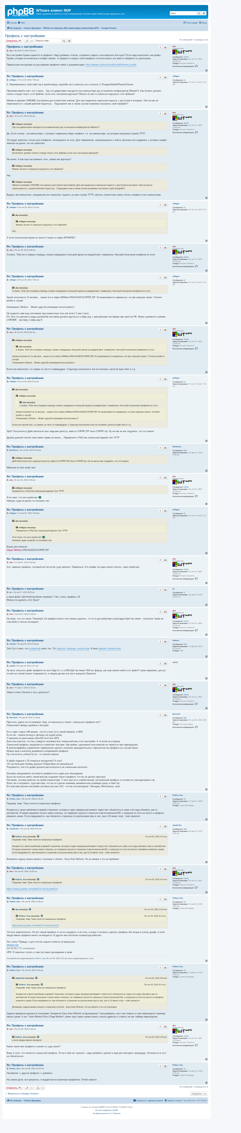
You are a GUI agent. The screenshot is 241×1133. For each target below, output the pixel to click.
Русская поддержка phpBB (106, 1110)
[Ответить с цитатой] (165, 47)
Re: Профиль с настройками (25, 76)
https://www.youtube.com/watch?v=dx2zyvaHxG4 (32, 889)
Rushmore (177, 447)
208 (185, 644)
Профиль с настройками (25, 36)
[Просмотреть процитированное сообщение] (38, 836)
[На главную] (21, 11)
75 (184, 799)
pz (173, 589)
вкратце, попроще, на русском (73, 648)
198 (185, 829)
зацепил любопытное (109, 648)
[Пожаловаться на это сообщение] (160, 47)
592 (185, 718)
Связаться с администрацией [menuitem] (149, 1100)
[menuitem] (21, 23)
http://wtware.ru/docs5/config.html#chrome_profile (111, 64)
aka (174, 46)
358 (185, 450)
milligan (176, 76)
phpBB (101, 1107)
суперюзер (34, 648)
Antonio (176, 640)
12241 (186, 57)
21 (184, 80)
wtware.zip (12, 945)
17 (184, 593)
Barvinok (176, 714)
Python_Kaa (178, 795)
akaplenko (177, 825)
